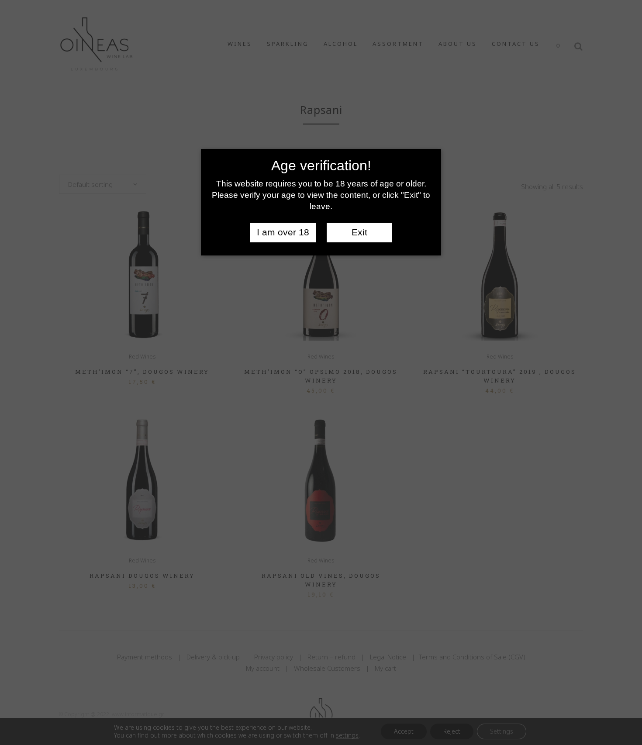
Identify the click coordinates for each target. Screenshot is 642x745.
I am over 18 (283, 232)
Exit (359, 232)
